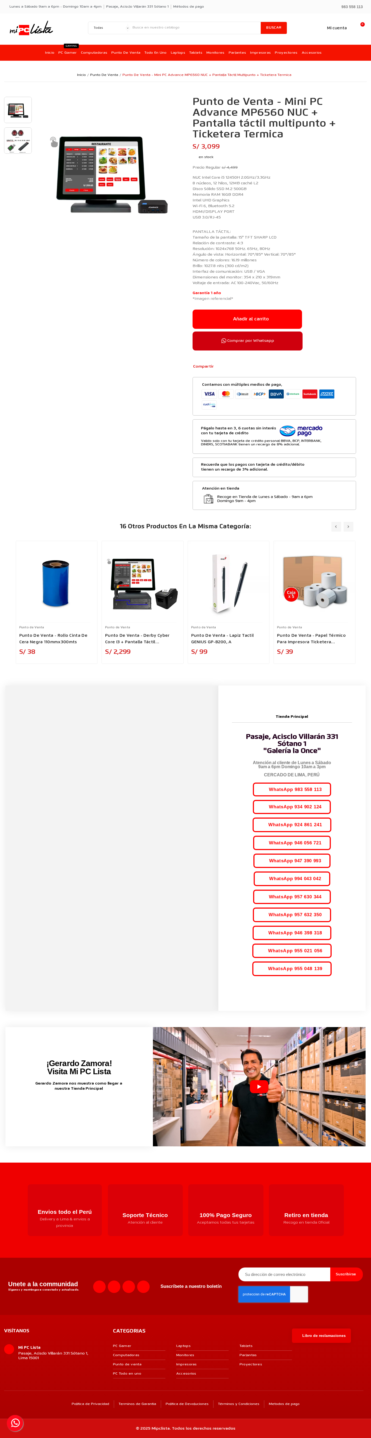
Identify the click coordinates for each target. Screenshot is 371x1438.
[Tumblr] (247, 367)
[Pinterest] (238, 367)
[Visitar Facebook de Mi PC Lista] (69, 1106)
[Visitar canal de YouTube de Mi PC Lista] (89, 1106)
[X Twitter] (229, 367)
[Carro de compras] (360, 28)
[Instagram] (114, 1287)
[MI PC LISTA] (31, 28)
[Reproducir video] (259, 1086)
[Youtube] (128, 1287)
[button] (349, 6)
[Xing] (143, 1287)
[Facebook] (221, 367)
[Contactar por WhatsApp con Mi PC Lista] (15, 1423)
